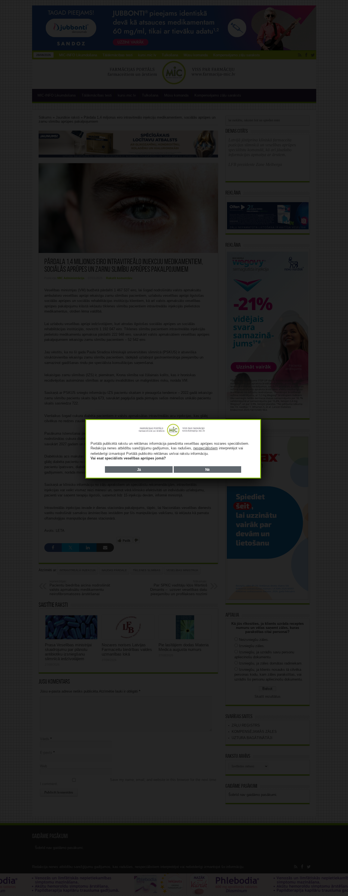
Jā (139, 470)
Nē (207, 470)
